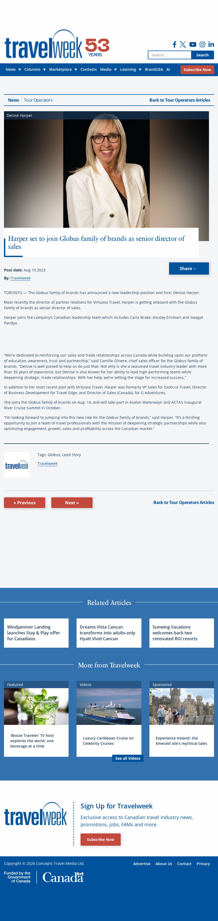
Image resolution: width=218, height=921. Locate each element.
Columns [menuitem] (32, 69)
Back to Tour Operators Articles (179, 100)
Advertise (141, 863)
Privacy (203, 863)
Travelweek (21, 277)
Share (186, 268)
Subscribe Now (100, 839)
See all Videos (127, 758)
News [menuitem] (11, 69)
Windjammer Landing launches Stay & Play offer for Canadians (33, 633)
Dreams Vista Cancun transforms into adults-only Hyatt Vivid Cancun (107, 633)
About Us (164, 863)
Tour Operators (38, 100)
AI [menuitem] (168, 69)
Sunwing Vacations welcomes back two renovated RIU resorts (175, 633)
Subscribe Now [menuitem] (197, 69)
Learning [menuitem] (128, 69)
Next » (72, 503)
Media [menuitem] (105, 69)
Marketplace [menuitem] (60, 69)
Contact (184, 863)
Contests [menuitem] (89, 69)
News (13, 100)
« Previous (25, 503)
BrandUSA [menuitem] (154, 69)
